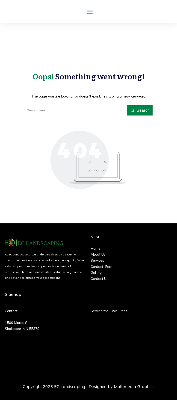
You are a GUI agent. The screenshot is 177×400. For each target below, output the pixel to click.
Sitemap (13, 294)
